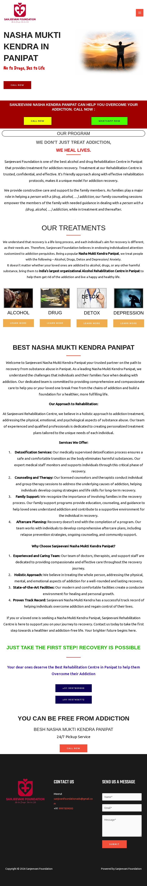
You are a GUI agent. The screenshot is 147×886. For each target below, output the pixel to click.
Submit (114, 844)
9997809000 (66, 808)
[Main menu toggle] (139, 13)
